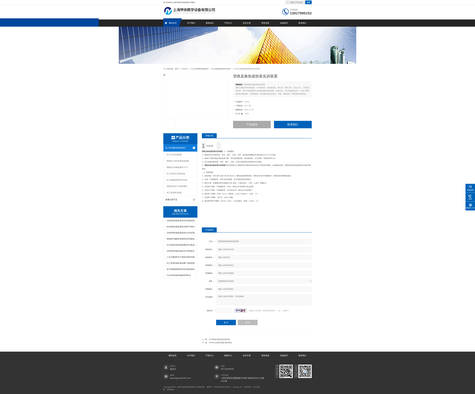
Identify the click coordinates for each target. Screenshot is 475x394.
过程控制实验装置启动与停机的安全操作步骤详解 (181, 220)
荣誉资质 (265, 23)
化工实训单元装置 (174, 192)
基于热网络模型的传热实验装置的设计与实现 (181, 269)
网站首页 (173, 23)
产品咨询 (252, 124)
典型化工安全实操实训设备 (178, 161)
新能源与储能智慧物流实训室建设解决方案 (181, 239)
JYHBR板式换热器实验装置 (219, 339)
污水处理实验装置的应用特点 (179, 275)
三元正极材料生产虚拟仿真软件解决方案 (181, 257)
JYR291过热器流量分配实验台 (220, 343)
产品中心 (228, 23)
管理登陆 (170, 390)
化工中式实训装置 (174, 155)
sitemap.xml (237, 387)
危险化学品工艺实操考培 (177, 186)
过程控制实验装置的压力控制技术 (181, 251)
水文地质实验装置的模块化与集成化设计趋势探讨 (181, 245)
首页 (176, 69)
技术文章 (247, 23)
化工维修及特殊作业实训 (221, 69)
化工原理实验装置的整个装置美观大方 (181, 263)
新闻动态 (210, 23)
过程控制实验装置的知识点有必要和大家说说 (181, 233)
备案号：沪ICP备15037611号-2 (219, 387)
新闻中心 (228, 355)
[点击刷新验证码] (240, 310)
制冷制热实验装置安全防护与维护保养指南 (181, 227)
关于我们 (191, 23)
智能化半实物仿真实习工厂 (178, 167)
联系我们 (302, 23)
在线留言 (284, 23)
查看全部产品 (171, 200)
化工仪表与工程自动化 (176, 174)
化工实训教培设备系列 (200, 69)
